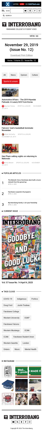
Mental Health (30, 349)
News (13, 75)
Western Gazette (11, 343)
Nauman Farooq (10, 106)
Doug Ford (8, 305)
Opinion (24, 75)
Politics (34, 299)
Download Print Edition (21, 55)
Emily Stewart (9, 163)
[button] (34, 36)
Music (17, 349)
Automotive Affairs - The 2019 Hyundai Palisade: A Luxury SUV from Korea (19, 100)
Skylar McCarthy (10, 134)
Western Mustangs (11, 330)
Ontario (7, 349)
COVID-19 (8, 299)
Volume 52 (18, 60)
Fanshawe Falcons (11, 324)
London (26, 343)
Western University (11, 318)
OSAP (27, 318)
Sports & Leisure (11, 81)
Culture (35, 75)
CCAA (6, 337)
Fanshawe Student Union (23, 337)
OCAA (26, 330)
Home (9, 60)
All (5, 75)
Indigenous (21, 299)
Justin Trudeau (23, 305)
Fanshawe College (11, 311)
